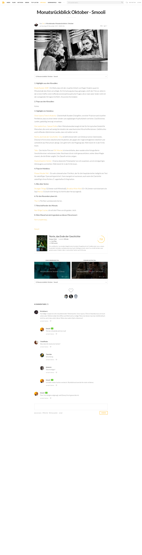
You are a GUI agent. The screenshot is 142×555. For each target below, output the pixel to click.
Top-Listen (34, 2)
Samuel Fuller (52, 126)
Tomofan (49, 354)
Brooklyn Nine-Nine (74, 188)
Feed (59, 2)
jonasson (48, 367)
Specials (43, 2)
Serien (27, 2)
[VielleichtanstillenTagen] (76, 296)
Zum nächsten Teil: (89, 260)
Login (139, 2)
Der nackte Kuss (40, 126)
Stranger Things (40, 188)
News (8, 2)
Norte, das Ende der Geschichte (46, 137)
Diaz (60, 137)
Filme (14, 2)
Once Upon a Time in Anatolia (45, 115)
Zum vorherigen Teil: (52, 260)
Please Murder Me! (41, 173)
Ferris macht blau (40, 220)
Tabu (36, 150)
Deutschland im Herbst (42, 161)
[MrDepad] (71, 296)
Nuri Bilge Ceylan (41, 210)
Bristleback (44, 311)
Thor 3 (36, 201)
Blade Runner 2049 (41, 88)
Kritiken (20, 2)
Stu (43, 23)
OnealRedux (44, 341)
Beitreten (132, 2)
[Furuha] (66, 296)
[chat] (127, 2)
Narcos (40, 191)
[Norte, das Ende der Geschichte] (42, 243)
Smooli (36, 229)
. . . (64, 2)
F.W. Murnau (58, 150)
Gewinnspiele (52, 2)
